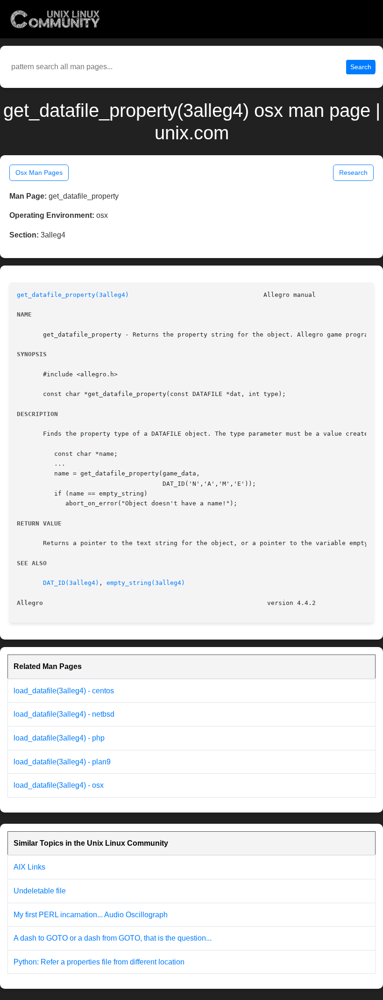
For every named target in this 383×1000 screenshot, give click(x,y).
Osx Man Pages (39, 172)
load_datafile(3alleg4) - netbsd (64, 714)
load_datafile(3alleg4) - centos (64, 691)
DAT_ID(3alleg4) (71, 582)
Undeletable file (40, 891)
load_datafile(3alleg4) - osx (59, 785)
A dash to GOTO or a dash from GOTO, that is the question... (113, 938)
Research (353, 172)
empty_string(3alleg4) (145, 582)
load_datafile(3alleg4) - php (59, 738)
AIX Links (29, 867)
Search (360, 67)
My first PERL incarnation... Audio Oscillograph (91, 915)
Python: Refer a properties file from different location (99, 962)
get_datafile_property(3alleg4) (73, 294)
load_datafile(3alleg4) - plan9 (62, 762)
